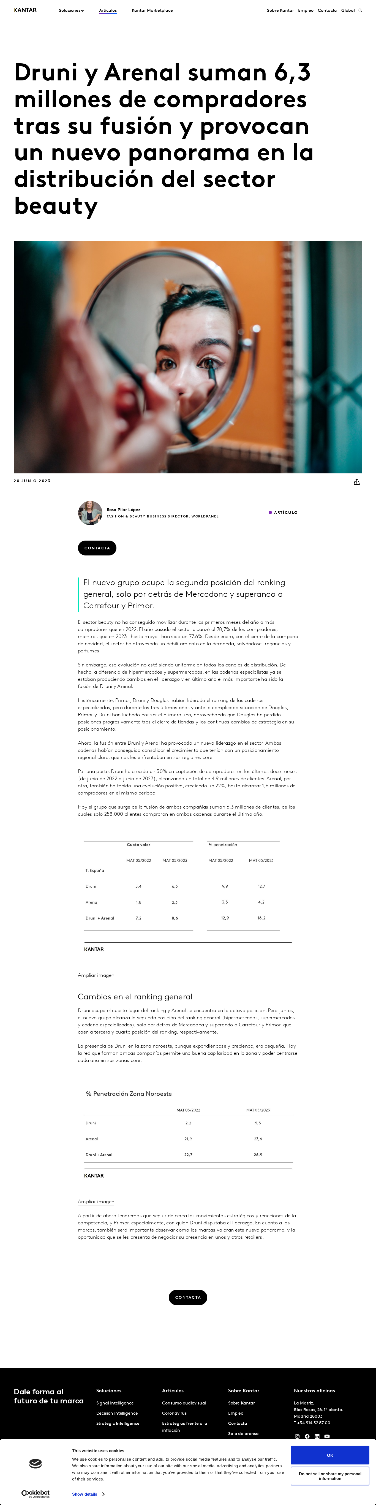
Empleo (306, 11)
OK (330, 1455)
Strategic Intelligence (118, 1424)
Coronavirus (174, 1413)
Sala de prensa (243, 1434)
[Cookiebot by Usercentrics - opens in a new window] (36, 1494)
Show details (84, 1494)
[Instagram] (297, 1437)
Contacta (327, 11)
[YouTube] (327, 1437)
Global (348, 11)
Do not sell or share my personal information (330, 1475)
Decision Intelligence (117, 1413)
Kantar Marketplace (152, 11)
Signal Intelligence (115, 1403)
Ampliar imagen (96, 975)
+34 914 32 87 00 (313, 1423)
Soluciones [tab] (69, 11)
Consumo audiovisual (184, 1403)
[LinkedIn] (317, 1437)
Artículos (108, 11)
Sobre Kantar (280, 11)
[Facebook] (307, 1437)
